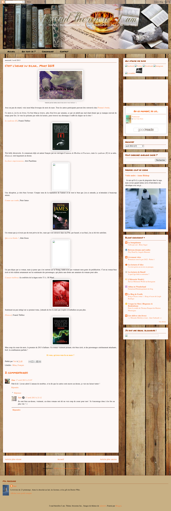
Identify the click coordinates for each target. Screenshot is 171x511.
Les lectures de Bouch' (137, 272)
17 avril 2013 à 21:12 (33, 397)
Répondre (15, 387)
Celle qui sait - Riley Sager (137, 244)
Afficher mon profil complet (21, 493)
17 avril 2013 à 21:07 (24, 380)
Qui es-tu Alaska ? (12, 238)
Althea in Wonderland (137, 286)
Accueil (11, 51)
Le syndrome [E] (11, 120)
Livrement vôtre (134, 257)
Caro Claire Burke (138, 119)
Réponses (17, 393)
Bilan (15, 365)
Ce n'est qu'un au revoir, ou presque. (141, 267)
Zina (13, 380)
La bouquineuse (134, 242)
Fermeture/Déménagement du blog (140, 289)
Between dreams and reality (139, 249)
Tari (19, 397)
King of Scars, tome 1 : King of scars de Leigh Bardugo (144, 297)
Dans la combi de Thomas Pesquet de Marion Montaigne (144, 309)
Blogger (118, 505)
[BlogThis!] (32, 361)
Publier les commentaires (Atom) (66, 468)
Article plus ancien (108, 459)
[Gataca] (8, 315)
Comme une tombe (12, 200)
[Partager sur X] (35, 361)
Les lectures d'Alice (135, 264)
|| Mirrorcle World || (136, 279)
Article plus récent (13, 459)
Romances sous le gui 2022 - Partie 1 (141, 259)
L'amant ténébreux (12, 277)
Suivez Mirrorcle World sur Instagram (141, 281)
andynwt (103, 505)
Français (21, 365)
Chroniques (47, 51)
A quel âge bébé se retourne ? (138, 274)
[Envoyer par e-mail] (29, 361)
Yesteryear (136, 116)
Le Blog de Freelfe (135, 294)
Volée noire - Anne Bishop (137, 175)
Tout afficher (162, 322)
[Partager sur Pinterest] (40, 361)
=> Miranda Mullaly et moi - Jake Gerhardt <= (145, 318)
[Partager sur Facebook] (37, 361)
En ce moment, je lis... (146, 111)
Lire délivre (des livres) (137, 315)
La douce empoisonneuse (14, 161)
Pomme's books (104, 107)
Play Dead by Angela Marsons (139, 252)
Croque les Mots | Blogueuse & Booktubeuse (140, 304)
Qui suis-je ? (28, 51)
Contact (64, 51)
